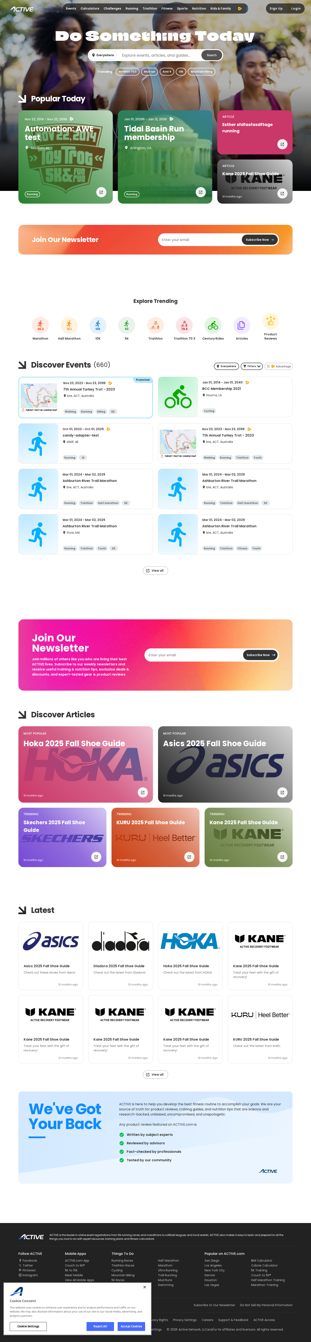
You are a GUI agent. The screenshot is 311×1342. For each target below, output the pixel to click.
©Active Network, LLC (187, 1329)
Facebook (30, 1260)
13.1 (69, 329)
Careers (207, 1320)
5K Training (259, 1270)
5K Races (118, 1280)
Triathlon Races (122, 1265)
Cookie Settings (28, 1326)
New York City (215, 1270)
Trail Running (167, 1275)
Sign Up (276, 8)
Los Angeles (213, 1265)
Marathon (165, 1265)
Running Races (122, 1260)
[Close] (144, 1287)
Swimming (165, 1285)
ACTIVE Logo (27, 1235)
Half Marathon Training (268, 1280)
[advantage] (240, 8)
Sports (182, 8)
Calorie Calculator (264, 1265)
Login (296, 8)
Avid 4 (167, 71)
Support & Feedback (233, 1320)
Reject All (100, 1326)
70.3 (184, 329)
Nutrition (199, 8)
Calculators (90, 8)
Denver (210, 1275)
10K (181, 71)
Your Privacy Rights (154, 1320)
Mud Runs (165, 1280)
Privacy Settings (185, 1320)
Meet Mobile (74, 1275)
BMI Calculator (261, 1260)
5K (127, 329)
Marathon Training (264, 1285)
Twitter (28, 1265)
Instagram (30, 1275)
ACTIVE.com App (77, 1260)
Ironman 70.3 (127, 71)
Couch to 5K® (75, 1265)
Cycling (116, 1270)
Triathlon (150, 8)
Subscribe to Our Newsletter (214, 1305)
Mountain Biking (201, 71)
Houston (211, 1280)
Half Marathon (168, 1260)
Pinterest (29, 1270)
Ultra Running (168, 1270)
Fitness (167, 8)
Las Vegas (212, 1285)
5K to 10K (71, 1270)
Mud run (149, 71)
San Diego (212, 1260)
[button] (155, 55)
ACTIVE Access (264, 1320)
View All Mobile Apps (79, 1280)
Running (132, 8)
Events (71, 8)
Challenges (112, 8)
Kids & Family (221, 8)
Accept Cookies (131, 1326)
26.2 (40, 329)
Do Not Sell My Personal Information (266, 1305)
